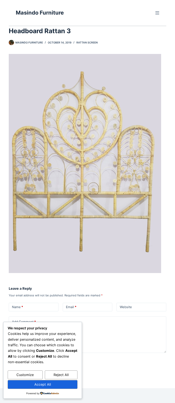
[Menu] (157, 13)
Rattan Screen (87, 42)
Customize (25, 375)
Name (17, 307)
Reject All (61, 375)
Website (126, 307)
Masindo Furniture (40, 12)
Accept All (42, 384)
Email (71, 307)
